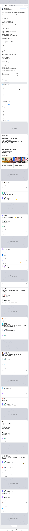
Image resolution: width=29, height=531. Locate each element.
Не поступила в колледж (6, 152)
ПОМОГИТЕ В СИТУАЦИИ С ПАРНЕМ (9, 149)
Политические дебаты (8, 467)
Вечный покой (7, 359)
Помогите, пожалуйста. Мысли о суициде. (9, 138)
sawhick (4, 140)
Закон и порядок (7, 364)
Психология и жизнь (7, 353)
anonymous (4, 144)
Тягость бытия (7, 255)
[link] (7, 162)
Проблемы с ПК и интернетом (9, 330)
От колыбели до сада (8, 144)
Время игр (6, 266)
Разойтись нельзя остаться (9, 295)
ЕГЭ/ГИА (6, 335)
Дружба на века (7, 388)
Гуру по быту (7, 182)
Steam (6, 193)
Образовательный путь (8, 151)
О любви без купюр (7, 140)
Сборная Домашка (8, 9)
